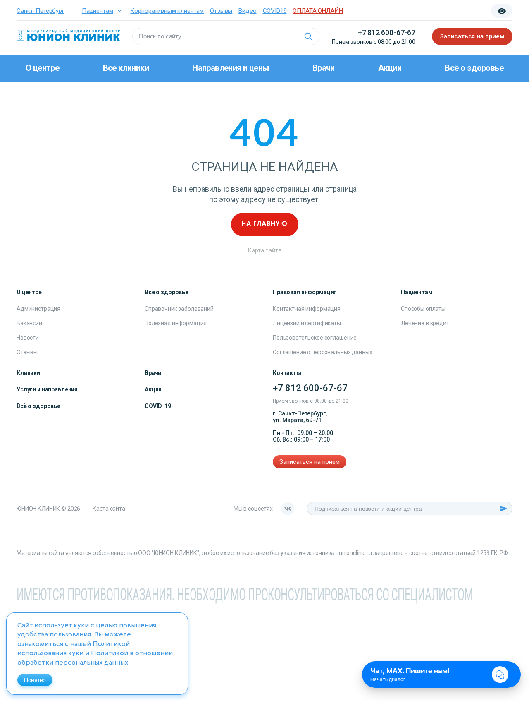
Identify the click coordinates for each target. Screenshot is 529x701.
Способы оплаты (423, 308)
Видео (247, 10)
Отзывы (221, 10)
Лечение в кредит (425, 323)
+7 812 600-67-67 (386, 32)
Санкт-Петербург (40, 10)
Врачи (323, 68)
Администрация (38, 308)
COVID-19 (158, 406)
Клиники (28, 373)
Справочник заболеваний (179, 308)
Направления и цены (230, 68)
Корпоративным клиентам (167, 10)
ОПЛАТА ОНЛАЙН (318, 10)
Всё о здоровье (474, 68)
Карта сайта (264, 250)
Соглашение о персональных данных (322, 352)
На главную (264, 224)
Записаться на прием (472, 36)
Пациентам (97, 10)
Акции (389, 68)
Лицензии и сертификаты (307, 323)
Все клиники (126, 68)
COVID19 (275, 10)
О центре (42, 68)
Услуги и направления (47, 389)
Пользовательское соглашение (315, 337)
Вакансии (29, 323)
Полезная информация (176, 323)
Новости (28, 337)
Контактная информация (307, 308)
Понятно (35, 680)
